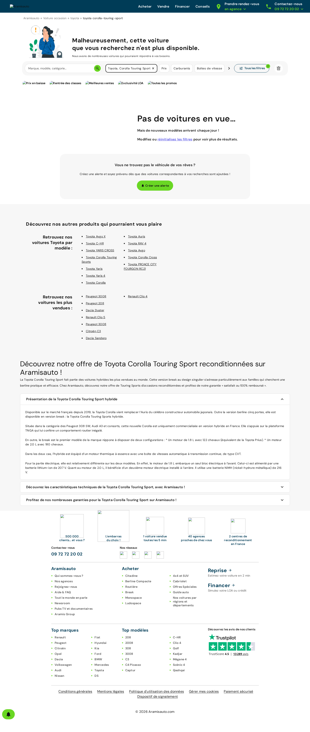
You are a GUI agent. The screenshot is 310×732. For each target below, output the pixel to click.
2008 (129, 643)
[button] (153, 68)
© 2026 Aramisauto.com (154, 711)
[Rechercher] (97, 68)
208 (128, 637)
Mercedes (101, 665)
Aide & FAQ (63, 592)
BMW (98, 659)
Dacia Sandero (96, 338)
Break (129, 592)
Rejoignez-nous (66, 587)
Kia (96, 648)
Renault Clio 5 (95, 317)
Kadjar (178, 654)
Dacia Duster (95, 310)
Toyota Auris (136, 236)
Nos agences (64, 581)
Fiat (97, 637)
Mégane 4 (180, 659)
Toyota (99, 670)
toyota (74, 18)
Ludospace (133, 603)
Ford (97, 654)
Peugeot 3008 (96, 296)
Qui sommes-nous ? (69, 576)
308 (128, 648)
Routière (131, 587)
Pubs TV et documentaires (74, 609)
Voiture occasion (55, 18)
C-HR (177, 637)
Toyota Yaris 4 (95, 276)
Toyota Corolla (96, 282)
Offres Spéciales (185, 587)
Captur (130, 670)
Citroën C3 (93, 331)
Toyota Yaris (94, 269)
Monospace (133, 598)
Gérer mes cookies (204, 691)
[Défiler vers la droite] (229, 68)
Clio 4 (177, 643)
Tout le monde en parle (71, 598)
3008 (129, 654)
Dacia (59, 659)
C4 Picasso (133, 665)
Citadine (131, 576)
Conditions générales (75, 691)
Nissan (59, 676)
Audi (58, 670)
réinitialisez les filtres (175, 139)
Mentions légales (110, 691)
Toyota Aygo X (95, 236)
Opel (58, 654)
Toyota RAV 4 (137, 243)
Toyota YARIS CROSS (100, 250)
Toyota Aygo (136, 250)
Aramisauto (31, 18)
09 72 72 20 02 (67, 554)
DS (96, 676)
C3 (127, 659)
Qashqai (179, 670)
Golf (176, 648)
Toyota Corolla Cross (142, 257)
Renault (60, 637)
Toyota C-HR (95, 243)
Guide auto (181, 592)
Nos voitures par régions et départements (185, 601)
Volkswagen (63, 665)
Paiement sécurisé (238, 691)
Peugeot (60, 643)
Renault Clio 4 (138, 296)
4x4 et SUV (181, 576)
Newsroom (62, 603)
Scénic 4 (179, 665)
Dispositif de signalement (157, 696)
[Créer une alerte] (8, 714)
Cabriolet (180, 581)
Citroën (60, 648)
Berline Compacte (138, 581)
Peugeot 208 (95, 303)
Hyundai (100, 643)
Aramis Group (65, 614)
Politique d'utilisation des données (156, 691)
